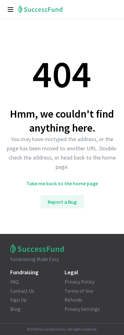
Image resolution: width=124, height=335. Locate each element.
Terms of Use (79, 291)
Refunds (73, 300)
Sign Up (18, 300)
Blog (15, 309)
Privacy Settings (82, 309)
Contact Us (22, 291)
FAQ (14, 281)
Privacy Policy (79, 281)
